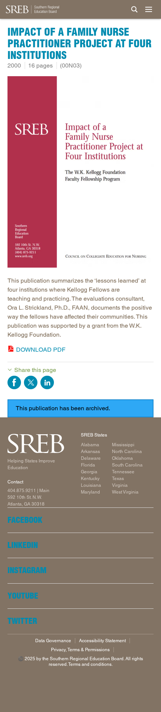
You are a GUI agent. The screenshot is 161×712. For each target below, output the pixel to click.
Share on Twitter (30, 382)
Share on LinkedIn (47, 382)
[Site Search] (134, 9)
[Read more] (80, 173)
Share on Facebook (14, 382)
